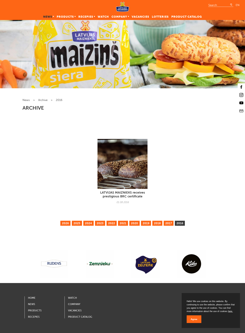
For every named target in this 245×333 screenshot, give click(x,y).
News (47, 16)
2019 (146, 223)
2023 (100, 223)
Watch (103, 16)
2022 (111, 223)
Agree (194, 319)
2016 (179, 223)
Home (32, 297)
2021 (123, 223)
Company (119, 16)
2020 (134, 223)
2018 (157, 223)
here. (230, 311)
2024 (88, 223)
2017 (168, 223)
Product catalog (186, 16)
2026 (65, 223)
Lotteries (160, 16)
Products (65, 16)
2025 (77, 223)
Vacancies (140, 16)
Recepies (85, 16)
